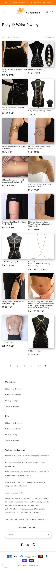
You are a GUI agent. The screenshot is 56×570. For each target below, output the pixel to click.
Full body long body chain (11, 262)
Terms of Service (12, 407)
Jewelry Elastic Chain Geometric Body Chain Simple (13, 303)
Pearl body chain (8, 342)
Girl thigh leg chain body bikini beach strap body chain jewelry (13, 181)
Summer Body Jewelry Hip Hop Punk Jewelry (13, 108)
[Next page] (45, 366)
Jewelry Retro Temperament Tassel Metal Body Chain (40, 185)
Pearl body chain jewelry (36, 69)
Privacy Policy (11, 401)
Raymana (25, 565)
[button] (3, 12)
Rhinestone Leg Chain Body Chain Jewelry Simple (14, 223)
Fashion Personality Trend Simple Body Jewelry (13, 148)
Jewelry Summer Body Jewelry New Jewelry (14, 70)
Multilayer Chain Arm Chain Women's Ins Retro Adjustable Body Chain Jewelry (40, 224)
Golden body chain (34, 351)
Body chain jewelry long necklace (39, 111)
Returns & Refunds (13, 395)
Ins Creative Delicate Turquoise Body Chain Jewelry (39, 148)
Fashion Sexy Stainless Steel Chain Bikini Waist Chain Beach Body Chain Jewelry (40, 264)
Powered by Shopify (33, 565)
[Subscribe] (48, 535)
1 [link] (10, 366)
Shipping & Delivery (13, 389)
